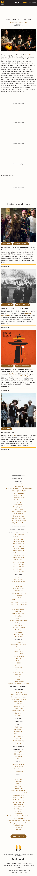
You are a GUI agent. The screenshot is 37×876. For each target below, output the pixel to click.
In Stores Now (18, 731)
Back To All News (18, 836)
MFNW (18, 661)
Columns (18, 481)
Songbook (18, 713)
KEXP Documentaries (18, 600)
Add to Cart (18, 577)
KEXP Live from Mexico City (18, 602)
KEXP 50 (18, 597)
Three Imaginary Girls (18, 514)
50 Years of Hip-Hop (18, 479)
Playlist (17, 3)
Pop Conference (18, 672)
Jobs (32, 865)
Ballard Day (18, 692)
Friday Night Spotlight (19, 491)
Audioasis (18, 777)
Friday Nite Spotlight (18, 493)
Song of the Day (22, 305)
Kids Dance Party (18, 706)
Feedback (18, 586)
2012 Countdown (18, 541)
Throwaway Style (18, 516)
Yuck (13, 435)
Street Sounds (18, 809)
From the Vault (18, 591)
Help (25, 872)
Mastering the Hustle (18, 711)
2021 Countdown (18, 562)
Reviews (18, 762)
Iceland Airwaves (20, 244)
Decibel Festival (18, 651)
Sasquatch (18, 674)
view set (33, 52)
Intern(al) (18, 502)
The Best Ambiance (18, 818)
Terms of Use (13, 870)
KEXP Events (18, 690)
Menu (33, 3)
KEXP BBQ (18, 704)
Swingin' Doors (18, 813)
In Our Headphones (18, 500)
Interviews (18, 595)
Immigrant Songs (18, 497)
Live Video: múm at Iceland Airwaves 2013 (18, 247)
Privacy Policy (24, 870)
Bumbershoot (18, 642)
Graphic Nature (18, 495)
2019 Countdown (18, 557)
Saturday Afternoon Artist (18, 620)
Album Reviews (18, 766)
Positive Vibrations (18, 795)
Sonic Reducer (18, 804)
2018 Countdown (18, 555)
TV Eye (18, 743)
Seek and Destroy (18, 800)
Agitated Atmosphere (18, 764)
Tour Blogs (18, 630)
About (8, 863)
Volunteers (16, 865)
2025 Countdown (18, 571)
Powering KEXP (18, 749)
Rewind (18, 618)
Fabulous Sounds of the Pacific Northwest (18, 488)
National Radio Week (18, 614)
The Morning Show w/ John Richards (18, 823)
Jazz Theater (18, 786)
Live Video (13, 22)
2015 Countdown (18, 548)
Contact (19, 867)
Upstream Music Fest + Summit (18, 684)
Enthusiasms (18, 486)
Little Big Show (18, 708)
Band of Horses (30, 55)
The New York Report (18, 627)
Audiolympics (18, 579)
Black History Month (18, 581)
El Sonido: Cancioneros (18, 529)
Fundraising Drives (18, 752)
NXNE (19, 663)
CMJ (18, 649)
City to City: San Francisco (18, 694)
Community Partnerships (18, 697)
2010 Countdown (18, 537)
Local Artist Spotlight (18, 609)
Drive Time (18, 779)
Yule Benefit (18, 715)
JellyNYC (18, 658)
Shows (18, 774)
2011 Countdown (18, 539)
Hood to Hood (18, 701)
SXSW (18, 679)
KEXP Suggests (18, 738)
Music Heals (18, 611)
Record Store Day (23, 366)
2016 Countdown (18, 550)
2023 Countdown (18, 567)
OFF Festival (19, 665)
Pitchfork (18, 670)
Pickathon (18, 667)
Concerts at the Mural (18, 699)
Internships (25, 865)
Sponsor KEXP (27, 863)
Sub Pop (12, 374)
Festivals (18, 640)
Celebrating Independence (18, 584)
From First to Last (18, 588)
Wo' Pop (18, 830)
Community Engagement (18, 526)
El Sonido (18, 781)
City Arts (18, 647)
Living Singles (18, 504)
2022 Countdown (18, 564)
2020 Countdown (18, 560)
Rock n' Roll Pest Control (18, 511)
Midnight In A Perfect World (18, 793)
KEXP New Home (18, 754)
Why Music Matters (18, 523)
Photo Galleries (18, 746)
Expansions (18, 784)
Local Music (22, 22)
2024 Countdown (18, 569)
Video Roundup (19, 636)
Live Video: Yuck (7, 432)
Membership (18, 756)
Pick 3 (18, 759)
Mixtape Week (18, 721)
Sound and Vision (18, 807)
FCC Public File (17, 872)
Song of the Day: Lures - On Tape (14, 308)
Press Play (18, 616)
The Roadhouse (18, 825)
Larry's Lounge (18, 788)
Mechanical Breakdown (18, 790)
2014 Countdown (18, 546)
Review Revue (18, 509)
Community (8, 865)
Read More (5, 267)
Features (18, 574)
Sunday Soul (19, 811)
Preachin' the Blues (18, 797)
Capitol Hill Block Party (18, 644)
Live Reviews (18, 771)
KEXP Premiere (18, 734)
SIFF (18, 677)
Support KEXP (16, 863)
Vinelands (18, 827)
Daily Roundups (19, 729)
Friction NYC (18, 654)
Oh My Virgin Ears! (18, 507)
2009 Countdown (18, 534)
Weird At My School (18, 518)
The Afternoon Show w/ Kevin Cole (18, 816)
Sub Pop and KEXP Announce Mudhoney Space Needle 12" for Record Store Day (17, 370)
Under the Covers (18, 634)
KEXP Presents (18, 736)
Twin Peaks (18, 632)
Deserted (19, 484)
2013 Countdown (18, 544)
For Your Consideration (19, 687)
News (18, 724)
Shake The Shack (18, 802)
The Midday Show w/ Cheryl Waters (18, 820)
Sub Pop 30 (18, 625)
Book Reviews (18, 769)
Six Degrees (18, 623)
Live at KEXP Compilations (18, 604)
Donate (25, 3)
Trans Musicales (18, 681)
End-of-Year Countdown (18, 532)
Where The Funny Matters (18, 520)
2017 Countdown (18, 553)
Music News (19, 727)
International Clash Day (18, 593)
